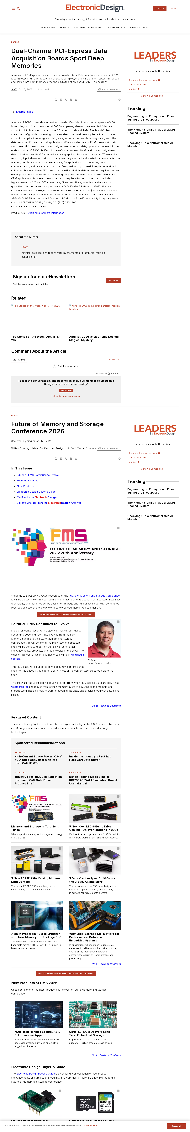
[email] (76, 99)
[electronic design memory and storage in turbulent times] (37, 808)
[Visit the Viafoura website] (113, 373)
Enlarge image (24, 111)
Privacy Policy (90, 1125)
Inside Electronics (140, 27)
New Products (25, 486)
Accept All (176, 1126)
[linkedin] (61, 99)
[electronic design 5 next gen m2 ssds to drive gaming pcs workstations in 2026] (95, 808)
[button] (13, 9)
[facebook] (56, 99)
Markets (64, 27)
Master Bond (135, 84)
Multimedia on (37, 497)
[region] (66, 366)
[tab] (19, 360)
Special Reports (116, 27)
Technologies (47, 27)
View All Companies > (153, 95)
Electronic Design (54, 448)
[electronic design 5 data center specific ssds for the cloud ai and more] (95, 860)
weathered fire (20, 686)
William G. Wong (20, 448)
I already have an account (66, 396)
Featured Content (27, 480)
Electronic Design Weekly (88, 27)
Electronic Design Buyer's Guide (36, 491)
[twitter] (66, 99)
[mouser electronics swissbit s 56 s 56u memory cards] (95, 1102)
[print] (119, 99)
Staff (14, 89)
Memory (15, 415)
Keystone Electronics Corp (143, 80)
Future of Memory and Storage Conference (94, 595)
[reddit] (71, 99)
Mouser (132, 89)
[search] (19, 9)
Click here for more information (46, 212)
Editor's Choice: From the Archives (49, 502)
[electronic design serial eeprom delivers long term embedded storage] (93, 1014)
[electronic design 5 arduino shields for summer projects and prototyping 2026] (37, 860)
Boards (15, 42)
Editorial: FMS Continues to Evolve (38, 475)
